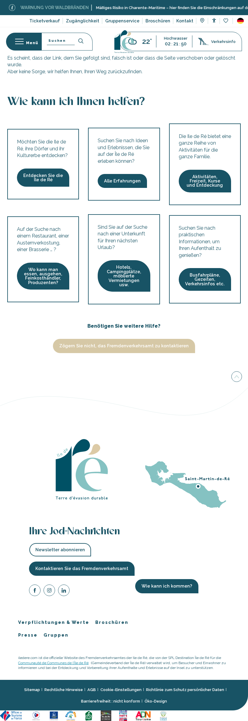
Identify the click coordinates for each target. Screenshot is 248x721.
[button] (240, 21)
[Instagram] (49, 591)
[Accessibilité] (214, 20)
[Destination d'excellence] (37, 715)
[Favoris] (226, 21)
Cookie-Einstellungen (121, 690)
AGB (91, 690)
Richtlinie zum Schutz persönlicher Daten (185, 690)
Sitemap (32, 690)
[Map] (202, 21)
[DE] (240, 21)
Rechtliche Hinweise (63, 690)
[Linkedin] (64, 591)
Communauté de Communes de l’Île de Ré (53, 663)
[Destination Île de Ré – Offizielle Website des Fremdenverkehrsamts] (124, 41)
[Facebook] (35, 591)
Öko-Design (156, 701)
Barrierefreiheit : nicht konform (110, 701)
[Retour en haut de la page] (236, 377)
